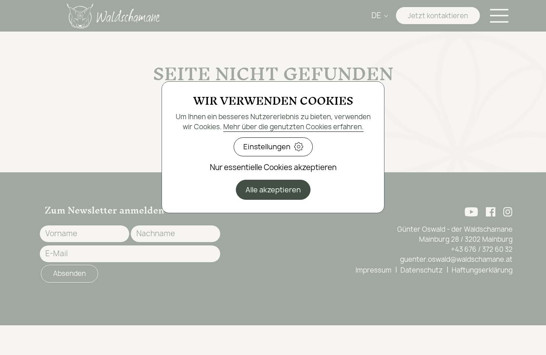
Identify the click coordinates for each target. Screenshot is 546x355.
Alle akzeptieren (273, 190)
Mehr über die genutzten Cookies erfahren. (293, 126)
